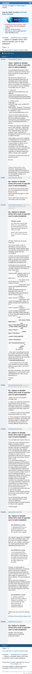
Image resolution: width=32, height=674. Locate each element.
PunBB (12, 662)
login (10, 50)
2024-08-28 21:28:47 (15, 59)
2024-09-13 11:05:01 (15, 622)
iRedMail (5, 3)
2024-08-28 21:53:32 (15, 178)
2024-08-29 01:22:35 (15, 385)
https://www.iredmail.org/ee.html (20, 616)
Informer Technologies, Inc (20, 663)
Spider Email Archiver (15, 167)
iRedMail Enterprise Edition (13, 24)
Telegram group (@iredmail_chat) (13, 30)
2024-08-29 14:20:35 (15, 429)
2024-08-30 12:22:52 (15, 512)
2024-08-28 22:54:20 (15, 205)
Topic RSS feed (9, 53)
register (16, 50)
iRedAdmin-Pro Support (19, 37)
